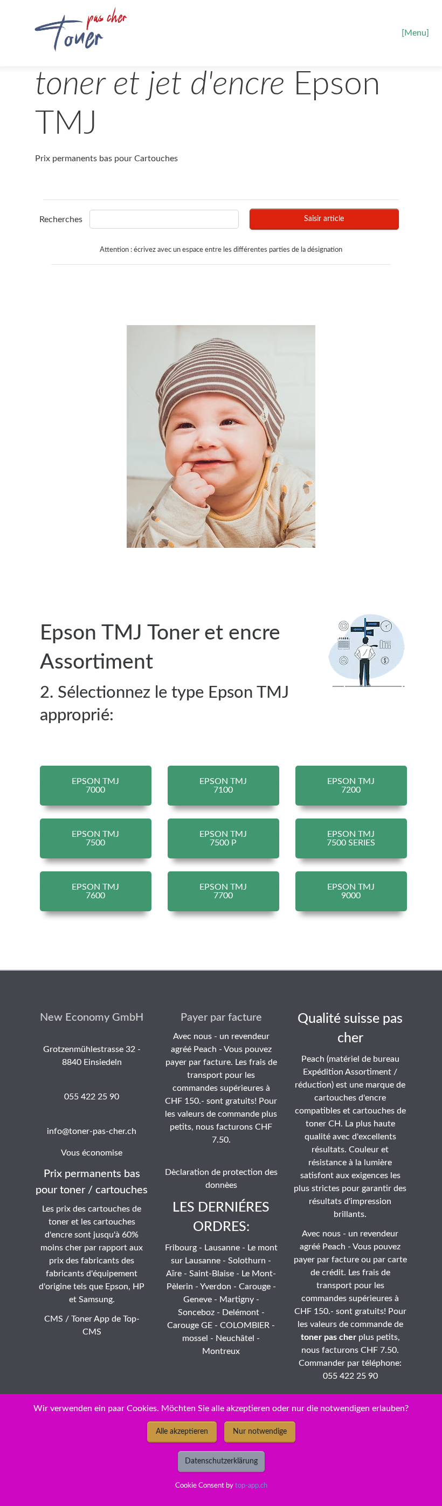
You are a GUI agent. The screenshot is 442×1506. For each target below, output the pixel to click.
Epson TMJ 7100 (223, 785)
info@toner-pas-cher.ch (91, 1131)
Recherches (61, 219)
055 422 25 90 (91, 1096)
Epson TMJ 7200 (351, 785)
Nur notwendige (260, 1431)
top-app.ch (251, 1485)
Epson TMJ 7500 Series (351, 838)
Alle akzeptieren (182, 1431)
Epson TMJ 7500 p (223, 838)
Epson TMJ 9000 (351, 891)
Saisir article (324, 219)
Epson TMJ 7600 (95, 891)
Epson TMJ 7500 (95, 838)
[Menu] (415, 33)
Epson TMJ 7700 (223, 891)
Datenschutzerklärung (221, 1461)
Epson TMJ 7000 (95, 785)
